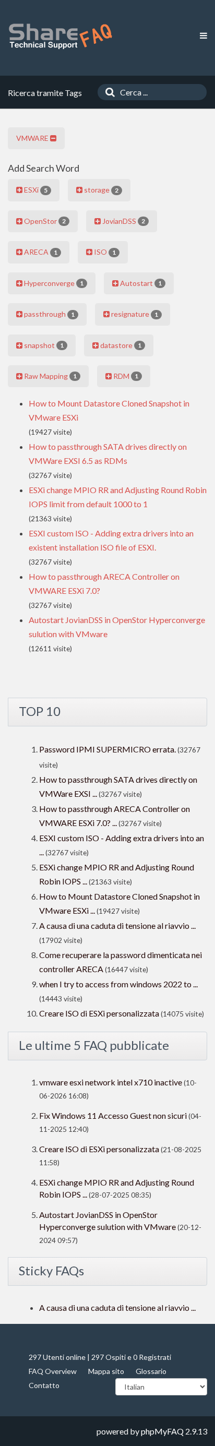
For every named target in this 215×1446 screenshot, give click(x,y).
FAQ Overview (53, 1371)
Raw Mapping (49, 376)
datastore (120, 345)
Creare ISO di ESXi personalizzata (99, 1013)
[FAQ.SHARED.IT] (60, 36)
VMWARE (33, 138)
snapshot (43, 345)
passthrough (48, 313)
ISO (104, 251)
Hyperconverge (52, 283)
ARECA (39, 251)
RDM (125, 376)
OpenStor (44, 221)
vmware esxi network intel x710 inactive (110, 1082)
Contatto (44, 1385)
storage (100, 189)
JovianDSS (123, 221)
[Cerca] (107, 92)
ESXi (34, 189)
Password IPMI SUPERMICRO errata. (107, 749)
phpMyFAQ (162, 1431)
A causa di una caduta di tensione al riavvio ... (117, 925)
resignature (134, 313)
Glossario (151, 1371)
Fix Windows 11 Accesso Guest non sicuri (113, 1115)
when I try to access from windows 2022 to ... (118, 984)
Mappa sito (106, 1371)
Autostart (140, 283)
